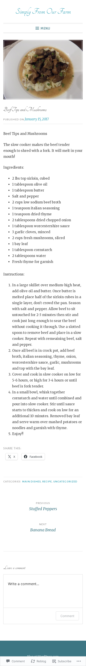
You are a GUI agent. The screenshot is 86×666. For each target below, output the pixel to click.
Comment (67, 616)
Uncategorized (65, 481)
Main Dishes (31, 481)
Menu (45, 28)
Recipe (47, 481)
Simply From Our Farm (43, 11)
